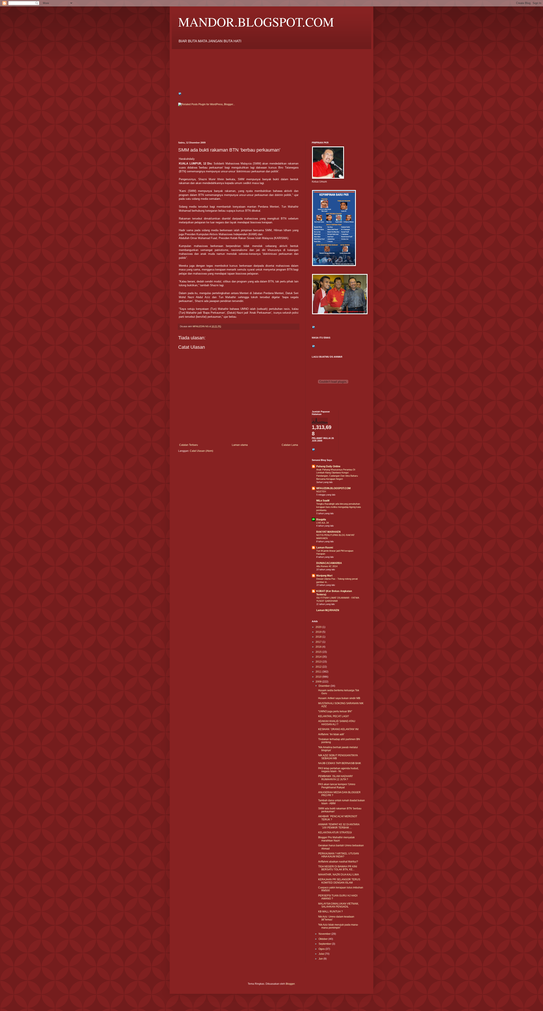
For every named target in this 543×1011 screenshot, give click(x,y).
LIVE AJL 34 (322, 522)
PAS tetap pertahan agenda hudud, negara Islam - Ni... (338, 770)
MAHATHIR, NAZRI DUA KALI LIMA (338, 874)
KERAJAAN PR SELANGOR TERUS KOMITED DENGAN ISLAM (339, 881)
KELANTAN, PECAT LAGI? (333, 716)
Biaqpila (321, 519)
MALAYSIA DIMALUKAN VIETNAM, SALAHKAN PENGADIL (338, 905)
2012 (319, 666)
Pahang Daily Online (328, 466)
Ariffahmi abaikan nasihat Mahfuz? (338, 861)
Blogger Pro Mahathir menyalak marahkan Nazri (336, 839)
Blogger (290, 983)
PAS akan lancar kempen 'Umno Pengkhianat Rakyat (336, 786)
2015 (319, 651)
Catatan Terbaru (188, 444)
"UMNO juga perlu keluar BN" (335, 711)
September (325, 943)
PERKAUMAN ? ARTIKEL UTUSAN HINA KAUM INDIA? (338, 855)
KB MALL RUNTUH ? (330, 911)
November (325, 933)
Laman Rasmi (324, 547)
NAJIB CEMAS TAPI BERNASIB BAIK (339, 763)
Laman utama (240, 444)
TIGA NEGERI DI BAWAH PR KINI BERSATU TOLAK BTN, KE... (337, 868)
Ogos (322, 948)
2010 (319, 676)
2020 (319, 627)
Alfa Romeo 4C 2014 (326, 566)
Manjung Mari (324, 575)
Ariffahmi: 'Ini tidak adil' (331, 734)
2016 (319, 646)
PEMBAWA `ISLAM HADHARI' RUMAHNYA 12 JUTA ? (335, 778)
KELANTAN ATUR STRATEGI (335, 832)
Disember (324, 685)
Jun (321, 958)
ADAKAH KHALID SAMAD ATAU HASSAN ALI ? (336, 723)
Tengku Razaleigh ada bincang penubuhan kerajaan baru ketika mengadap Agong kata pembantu (338, 507)
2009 (319, 681)
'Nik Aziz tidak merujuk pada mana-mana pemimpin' (338, 926)
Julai (322, 953)
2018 (319, 636)
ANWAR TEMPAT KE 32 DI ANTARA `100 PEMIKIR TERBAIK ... (338, 826)
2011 (319, 671)
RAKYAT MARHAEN (328, 531)
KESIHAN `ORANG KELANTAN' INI (338, 729)
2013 (319, 661)
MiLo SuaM (322, 500)
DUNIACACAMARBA (329, 563)
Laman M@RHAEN (327, 610)
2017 (319, 641)
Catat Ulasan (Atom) (201, 450)
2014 (319, 656)
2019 (319, 631)
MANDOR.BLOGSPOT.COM (256, 21)
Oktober (323, 938)
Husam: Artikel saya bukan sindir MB (339, 698)
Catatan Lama (290, 444)
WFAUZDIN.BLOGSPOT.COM (333, 488)
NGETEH (321, 491)
